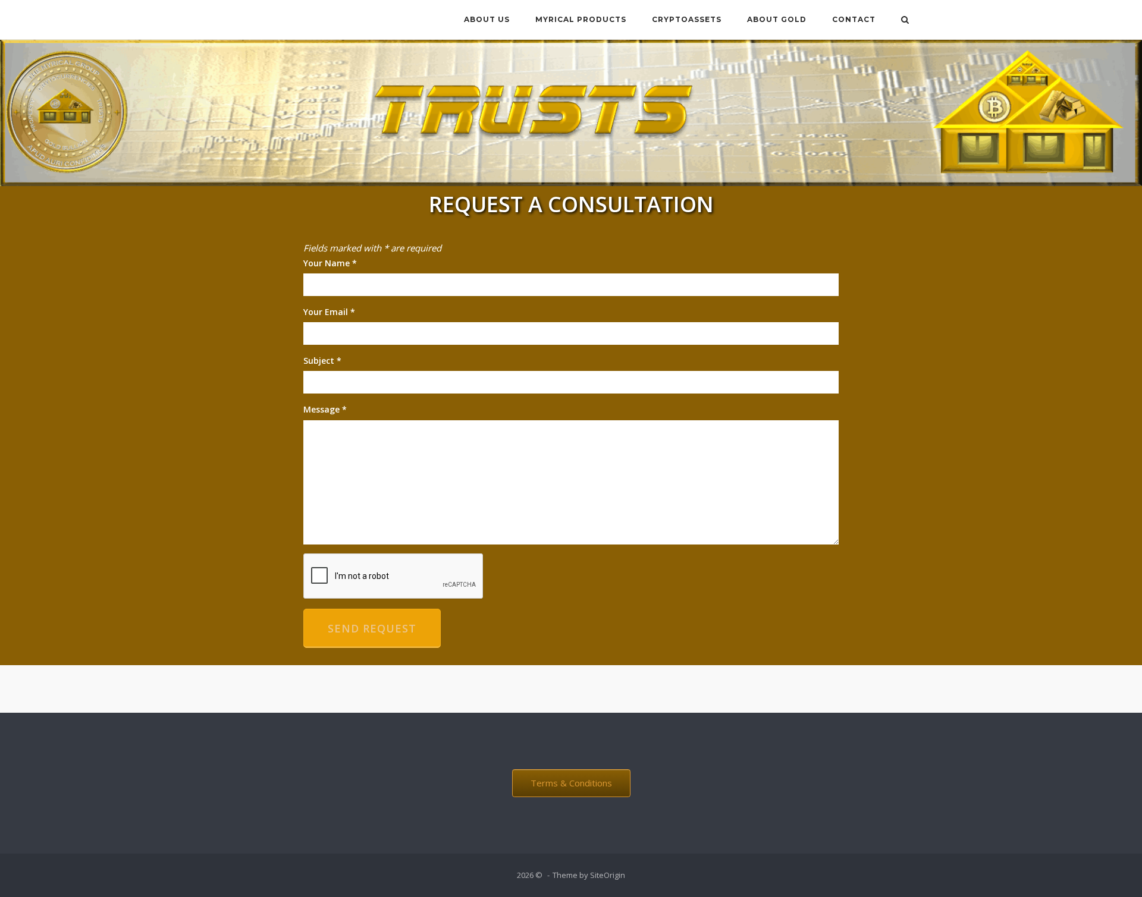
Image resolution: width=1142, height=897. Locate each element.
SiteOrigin (607, 875)
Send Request (372, 628)
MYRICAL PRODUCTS (580, 19)
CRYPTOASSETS (686, 19)
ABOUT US (487, 19)
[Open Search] (905, 20)
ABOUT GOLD (777, 19)
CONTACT (854, 19)
